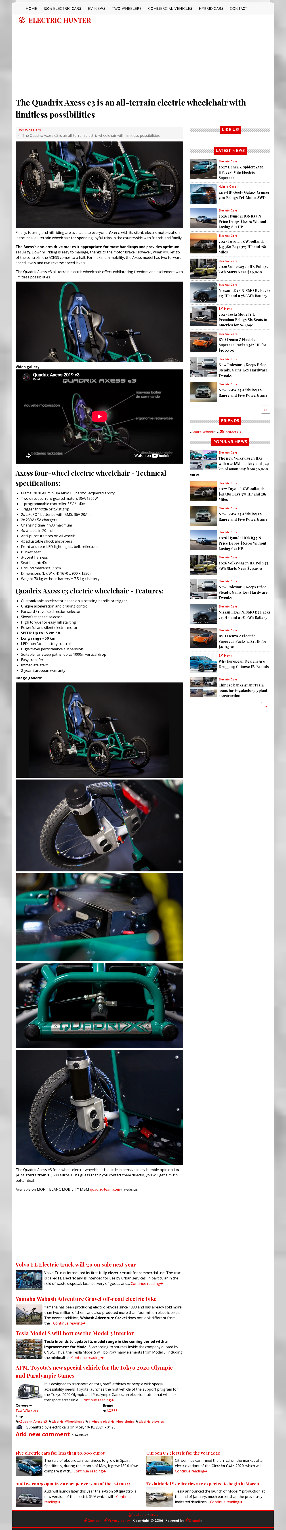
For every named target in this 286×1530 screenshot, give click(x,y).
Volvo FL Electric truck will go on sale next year (76, 1264)
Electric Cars (228, 161)
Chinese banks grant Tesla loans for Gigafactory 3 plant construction (243, 690)
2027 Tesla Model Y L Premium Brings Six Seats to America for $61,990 (243, 319)
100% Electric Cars (62, 9)
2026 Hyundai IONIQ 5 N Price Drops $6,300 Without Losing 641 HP (242, 221)
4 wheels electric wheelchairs (111, 1422)
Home (31, 9)
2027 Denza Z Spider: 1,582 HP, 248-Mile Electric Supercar (241, 172)
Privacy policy (119, 1521)
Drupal (194, 1521)
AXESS (112, 1411)
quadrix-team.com (105, 1189)
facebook (138, 1515)
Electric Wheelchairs (68, 1422)
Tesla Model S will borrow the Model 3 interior (75, 1333)
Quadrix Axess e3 (33, 1422)
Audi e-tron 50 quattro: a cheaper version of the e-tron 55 (73, 1483)
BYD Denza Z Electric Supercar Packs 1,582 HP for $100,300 (243, 344)
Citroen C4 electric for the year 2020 (183, 1453)
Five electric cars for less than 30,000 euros (60, 1453)
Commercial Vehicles (170, 9)
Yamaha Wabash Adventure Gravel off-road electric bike (86, 1298)
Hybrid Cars (211, 9)
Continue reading (145, 1283)
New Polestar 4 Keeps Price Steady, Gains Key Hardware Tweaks (243, 370)
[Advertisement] (143, 58)
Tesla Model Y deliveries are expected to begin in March (202, 1483)
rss (156, 1515)
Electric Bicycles (151, 1422)
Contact (238, 9)
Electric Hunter (60, 20)
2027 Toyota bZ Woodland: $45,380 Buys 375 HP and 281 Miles (242, 246)
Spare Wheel (202, 431)
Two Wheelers (126, 9)
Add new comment (43, 1434)
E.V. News (96, 9)
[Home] (22, 19)
